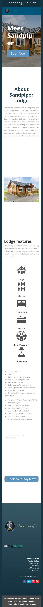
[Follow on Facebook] (24, 581)
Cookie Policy (12, 601)
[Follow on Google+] (37, 581)
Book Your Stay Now (21, 479)
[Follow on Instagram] (33, 581)
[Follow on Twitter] (29, 581)
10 (29, 201)
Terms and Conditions (27, 601)
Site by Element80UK (28, 604)
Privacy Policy (12, 604)
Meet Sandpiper (20, 35)
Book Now (18, 53)
